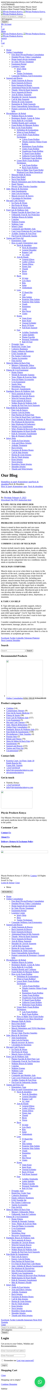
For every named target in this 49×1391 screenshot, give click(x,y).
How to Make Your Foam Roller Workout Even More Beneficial (30, 171)
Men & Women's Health (21, 436)
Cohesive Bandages (19, 349)
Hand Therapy (17, 184)
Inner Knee (26, 321)
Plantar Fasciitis (28, 337)
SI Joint (25, 278)
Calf (23, 295)
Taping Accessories (19, 358)
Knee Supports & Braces (21, 85)
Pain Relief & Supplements (17, 408)
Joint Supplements (19, 191)
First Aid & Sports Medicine (18, 713)
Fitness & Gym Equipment (17, 370)
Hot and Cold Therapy (15, 200)
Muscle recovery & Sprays (22, 196)
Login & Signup (8, 883)
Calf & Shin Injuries (19, 452)
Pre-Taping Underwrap (21, 356)
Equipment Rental (18, 64)
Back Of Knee (28, 325)
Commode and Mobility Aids (23, 229)
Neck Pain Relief (18, 179)
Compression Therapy (15, 710)
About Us (5, 837)
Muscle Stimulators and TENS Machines (28, 182)
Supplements (11, 743)
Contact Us (6, 833)
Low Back (26, 280)
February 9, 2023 (19, 497)
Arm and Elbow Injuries (21, 443)
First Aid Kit (16, 361)
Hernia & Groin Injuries (21, 455)
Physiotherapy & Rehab (16, 113)
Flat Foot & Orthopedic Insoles (24, 236)
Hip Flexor (26, 311)
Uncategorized (12, 751)
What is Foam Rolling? (26, 132)
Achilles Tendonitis (30, 332)
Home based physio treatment (23, 59)
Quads (24, 304)
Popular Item (11, 736)
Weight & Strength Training (22, 375)
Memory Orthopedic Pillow (22, 365)
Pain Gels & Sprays (19, 410)
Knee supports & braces (21, 401)
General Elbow (28, 259)
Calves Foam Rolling (30, 139)
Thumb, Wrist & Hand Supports (24, 90)
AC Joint (25, 255)
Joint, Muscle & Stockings (17, 189)
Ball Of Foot (27, 342)
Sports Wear (16, 384)
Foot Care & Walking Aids (17, 210)
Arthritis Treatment (19, 445)
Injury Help (21, 69)
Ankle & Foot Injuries (20, 441)
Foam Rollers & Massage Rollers (25, 125)
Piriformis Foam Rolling (32, 158)
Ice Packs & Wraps (19, 203)
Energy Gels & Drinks (20, 412)
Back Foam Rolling (30, 167)
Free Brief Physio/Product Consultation (27, 54)
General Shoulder (29, 250)
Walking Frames (18, 222)
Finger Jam (26, 266)
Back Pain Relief (18, 177)
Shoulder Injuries (18, 466)
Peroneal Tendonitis (30, 339)
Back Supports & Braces (21, 83)
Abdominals (27, 288)
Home (8, 50)
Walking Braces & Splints (22, 116)
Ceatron (33, 876)
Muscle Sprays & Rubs (21, 208)
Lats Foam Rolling (29, 165)
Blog (19, 71)
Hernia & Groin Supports (21, 102)
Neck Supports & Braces (21, 92)
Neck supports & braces (21, 393)
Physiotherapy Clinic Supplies (18, 734)
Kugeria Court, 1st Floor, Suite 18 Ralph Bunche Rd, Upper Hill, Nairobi (20, 763)
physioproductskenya (15, 772)
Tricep (24, 273)
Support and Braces (14, 78)
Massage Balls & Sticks (21, 175)
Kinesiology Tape (18, 240)
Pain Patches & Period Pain (22, 415)
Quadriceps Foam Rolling (32, 151)
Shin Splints (27, 297)
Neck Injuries (17, 462)
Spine (24, 285)
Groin (24, 309)
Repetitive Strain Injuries (21, 464)
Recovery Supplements (21, 389)
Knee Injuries (17, 459)
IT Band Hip (27, 292)
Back (19, 276)
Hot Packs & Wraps (19, 205)
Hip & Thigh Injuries (20, 457)
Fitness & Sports (13, 715)
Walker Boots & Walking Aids (24, 403)
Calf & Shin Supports (20, 99)
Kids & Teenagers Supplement (24, 433)
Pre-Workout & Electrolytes (22, 422)
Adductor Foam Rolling (32, 156)
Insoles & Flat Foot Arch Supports (25, 405)
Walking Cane (17, 224)
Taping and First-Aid (15, 238)
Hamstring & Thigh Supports (23, 104)
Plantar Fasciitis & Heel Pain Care (25, 212)
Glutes (24, 313)
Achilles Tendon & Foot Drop (23, 233)
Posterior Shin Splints (31, 299)
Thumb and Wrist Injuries (22, 469)
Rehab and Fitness (13, 739)
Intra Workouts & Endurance (23, 424)
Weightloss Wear (18, 386)
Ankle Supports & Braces (22, 80)
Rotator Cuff (27, 252)
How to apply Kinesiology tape (24, 243)
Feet (18, 330)
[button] (40, 1382)
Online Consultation (14, 52)
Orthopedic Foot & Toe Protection (25, 215)
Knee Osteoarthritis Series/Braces (25, 106)
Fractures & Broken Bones (22, 450)
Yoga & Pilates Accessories (22, 379)
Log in (4, 1365)
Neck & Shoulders (29, 248)
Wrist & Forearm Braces (21, 398)
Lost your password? (25, 1360)
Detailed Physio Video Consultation (26, 57)
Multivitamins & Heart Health (23, 431)
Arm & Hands (22, 257)
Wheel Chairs (17, 226)
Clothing (9, 708)
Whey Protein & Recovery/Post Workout (28, 429)
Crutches (15, 219)
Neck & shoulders (24, 245)
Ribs (24, 283)
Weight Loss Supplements (22, 426)
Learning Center (18, 66)
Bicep (24, 271)
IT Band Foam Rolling (31, 153)
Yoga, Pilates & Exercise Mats (23, 377)
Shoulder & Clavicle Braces (22, 396)
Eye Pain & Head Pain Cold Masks (26, 417)
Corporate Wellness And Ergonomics (26, 76)
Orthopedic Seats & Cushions (23, 368)
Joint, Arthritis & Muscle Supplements (27, 419)
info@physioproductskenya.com (19, 770)
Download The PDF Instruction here (16, 500)
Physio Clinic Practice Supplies (24, 186)
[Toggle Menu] (2, 46)
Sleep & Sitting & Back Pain (18, 363)
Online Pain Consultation (16, 727)
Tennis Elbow (27, 264)
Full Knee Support (29, 328)
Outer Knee (27, 318)
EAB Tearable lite (18, 353)
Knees (19, 316)
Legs (19, 290)
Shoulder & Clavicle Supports (23, 97)
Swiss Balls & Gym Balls (22, 120)
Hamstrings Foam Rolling (32, 146)
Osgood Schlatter (29, 323)
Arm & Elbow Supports (21, 95)
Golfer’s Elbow (28, 262)
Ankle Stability (28, 335)
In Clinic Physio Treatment (22, 62)
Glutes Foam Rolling (30, 149)
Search (4, 22)
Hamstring (26, 306)
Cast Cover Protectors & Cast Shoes (26, 231)
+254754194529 (13, 768)
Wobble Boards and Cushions (23, 123)
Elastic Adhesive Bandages (22, 351)
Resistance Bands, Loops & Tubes (25, 118)
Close (17, 883)
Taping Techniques (24, 73)
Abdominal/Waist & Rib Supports (25, 87)
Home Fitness (17, 372)
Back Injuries (16, 448)
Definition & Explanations (27, 130)
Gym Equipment (18, 382)
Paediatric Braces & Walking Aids (20, 391)
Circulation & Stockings (21, 198)
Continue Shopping (9, 1384)
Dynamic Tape (17, 344)
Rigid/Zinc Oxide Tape (21, 346)
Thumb (25, 269)
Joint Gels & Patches (20, 193)
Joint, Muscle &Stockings (16, 725)
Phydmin (7, 497)
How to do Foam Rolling (21, 127)
